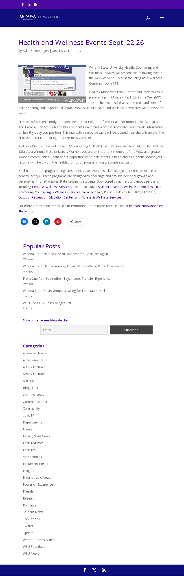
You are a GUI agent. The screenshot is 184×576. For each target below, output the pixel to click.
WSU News (31, 553)
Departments (32, 422)
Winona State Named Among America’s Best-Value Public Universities (73, 266)
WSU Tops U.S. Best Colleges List (47, 303)
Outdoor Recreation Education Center (45, 197)
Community (31, 408)
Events (28, 429)
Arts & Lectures (34, 367)
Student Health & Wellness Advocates (125, 187)
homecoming (32, 457)
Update (28, 533)
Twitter (28, 526)
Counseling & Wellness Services (58, 192)
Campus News (33, 395)
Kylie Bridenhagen (36, 50)
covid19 (28, 415)
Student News (33, 512)
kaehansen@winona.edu (146, 206)
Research (29, 498)
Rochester (30, 505)
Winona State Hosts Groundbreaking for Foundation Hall (64, 290)
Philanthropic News (37, 477)
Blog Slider (30, 388)
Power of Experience (38, 484)
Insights (28, 471)
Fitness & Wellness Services (101, 197)
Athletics (29, 381)
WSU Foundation (35, 546)
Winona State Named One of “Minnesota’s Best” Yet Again (65, 254)
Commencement (35, 401)
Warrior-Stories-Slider (38, 540)
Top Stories (31, 519)
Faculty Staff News (36, 436)
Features (29, 450)
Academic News (34, 353)
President (30, 491)
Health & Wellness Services (51, 187)
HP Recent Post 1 (35, 464)
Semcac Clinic (92, 192)
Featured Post (33, 443)
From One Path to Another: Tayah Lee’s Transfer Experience (67, 278)
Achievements (33, 360)
